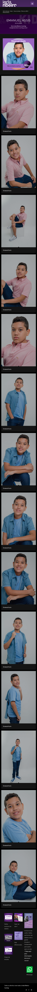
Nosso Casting (17, 11)
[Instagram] (31, 990)
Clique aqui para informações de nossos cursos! (28, 955)
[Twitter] (26, 990)
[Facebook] (29, 990)
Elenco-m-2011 (24, 11)
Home (11, 11)
